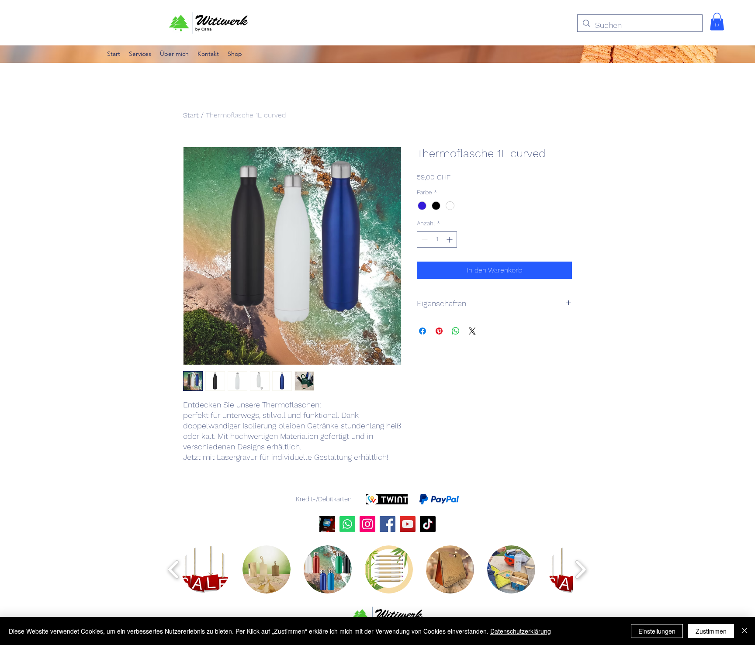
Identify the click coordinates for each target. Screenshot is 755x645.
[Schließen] (744, 631)
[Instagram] (367, 524)
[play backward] (174, 569)
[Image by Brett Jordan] (327, 524)
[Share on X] (472, 331)
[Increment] (450, 239)
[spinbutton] (437, 239)
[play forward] (580, 569)
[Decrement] (423, 239)
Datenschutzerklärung (520, 631)
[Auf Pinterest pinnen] (439, 331)
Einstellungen (656, 631)
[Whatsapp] (347, 524)
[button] (717, 22)
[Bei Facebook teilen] (422, 331)
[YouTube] (408, 524)
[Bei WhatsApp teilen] (455, 331)
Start (191, 115)
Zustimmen (711, 631)
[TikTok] (428, 524)
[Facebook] (387, 524)
